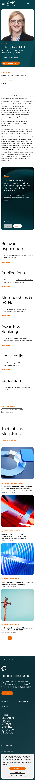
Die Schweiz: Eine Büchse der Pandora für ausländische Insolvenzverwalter (18, 282)
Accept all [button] (17, 768)
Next (18, 226)
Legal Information (7, 751)
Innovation (8, 729)
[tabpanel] (17, 247)
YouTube (4, 706)
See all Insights (9, 440)
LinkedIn (4, 83)
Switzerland (18, 483)
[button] (6, 262)
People (5, 720)
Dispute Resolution (8, 412)
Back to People (8, 659)
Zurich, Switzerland (11, 57)
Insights (6, 726)
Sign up (6, 693)
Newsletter (8, 483)
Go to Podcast (23, 701)
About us (7, 732)
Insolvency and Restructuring (12, 409)
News (6, 579)
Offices (6, 723)
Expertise (7, 717)
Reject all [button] (17, 772)
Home (5, 714)
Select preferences (17, 775)
